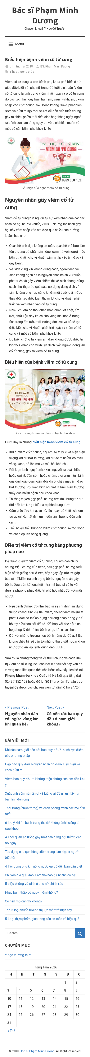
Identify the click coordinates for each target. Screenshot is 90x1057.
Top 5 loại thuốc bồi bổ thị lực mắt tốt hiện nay (38, 910)
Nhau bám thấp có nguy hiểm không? (31, 892)
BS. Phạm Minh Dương (55, 66)
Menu (19, 44)
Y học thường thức (22, 71)
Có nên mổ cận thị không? (23, 901)
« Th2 (11, 1031)
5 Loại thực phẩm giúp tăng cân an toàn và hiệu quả (42, 919)
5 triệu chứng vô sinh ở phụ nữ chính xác (34, 884)
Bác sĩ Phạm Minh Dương (45, 15)
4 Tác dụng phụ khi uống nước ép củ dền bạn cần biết (43, 866)
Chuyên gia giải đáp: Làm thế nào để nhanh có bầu (41, 875)
